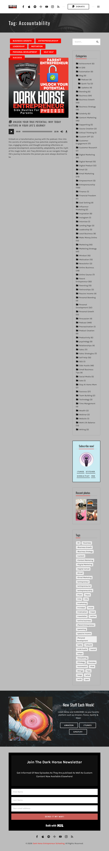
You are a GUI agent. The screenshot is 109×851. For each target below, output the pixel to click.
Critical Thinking (86, 132)
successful (82, 666)
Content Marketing (87, 117)
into (79, 599)
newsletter (82, 616)
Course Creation (86, 128)
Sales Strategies (86, 353)
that (92, 666)
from (80, 595)
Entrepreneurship (48, 41)
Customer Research (88, 147)
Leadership (19, 46)
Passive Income (86, 293)
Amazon (69, 725)
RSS (93, 476)
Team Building (85, 395)
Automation (84, 71)
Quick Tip (85, 83)
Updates (85, 87)
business (87, 543)
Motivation (37, 46)
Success (17, 57)
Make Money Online (88, 237)
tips (89, 671)
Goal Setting (84, 202)
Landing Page (85, 225)
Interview (83, 221)
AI (80, 67)
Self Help (49, 52)
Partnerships (85, 289)
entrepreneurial (84, 586)
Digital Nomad (85, 161)
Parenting (83, 285)
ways (80, 675)
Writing (82, 429)
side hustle (82, 649)
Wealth (82, 410)
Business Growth (22, 41)
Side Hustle (84, 365)
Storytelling (82, 658)
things (80, 671)
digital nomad (83, 569)
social (93, 649)
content (81, 556)
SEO (81, 361)
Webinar (83, 414)
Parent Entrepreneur (86, 625)
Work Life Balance (87, 422)
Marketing (83, 244)
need (93, 612)
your (87, 679)
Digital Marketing (87, 154)
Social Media (85, 376)
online (93, 616)
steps (80, 654)
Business (83, 95)
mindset (81, 608)
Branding (83, 91)
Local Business (86, 233)
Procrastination (86, 326)
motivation (82, 612)
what (88, 675)
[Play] (11, 131)
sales (80, 645)
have (88, 595)
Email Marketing (86, 173)
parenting (82, 629)
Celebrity (83, 113)
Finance (82, 191)
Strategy (81, 662)
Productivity (84, 337)
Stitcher (90, 472)
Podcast (85, 79)
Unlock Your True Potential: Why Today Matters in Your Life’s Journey (35, 123)
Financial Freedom (87, 195)
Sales (81, 349)
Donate (80, 6)
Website (83, 418)
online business (84, 621)
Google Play (83, 476)
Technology (84, 399)
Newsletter (84, 263)
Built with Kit (54, 825)
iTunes (80, 472)
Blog (81, 75)
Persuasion (84, 318)
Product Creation (86, 330)
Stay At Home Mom (88, 384)
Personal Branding (87, 297)
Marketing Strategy (88, 248)
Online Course (85, 274)
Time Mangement (87, 403)
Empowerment (86, 180)
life (86, 599)
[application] (38, 131)
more (91, 608)
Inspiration (84, 213)
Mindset (83, 255)
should (89, 645)
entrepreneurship (85, 590)
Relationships (85, 345)
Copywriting (84, 124)
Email (81, 169)
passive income (84, 634)
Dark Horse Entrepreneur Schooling (48, 843)
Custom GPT (84, 136)
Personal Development (25, 52)
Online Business (86, 267)
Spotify (78, 732)
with (80, 679)
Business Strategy (87, 106)
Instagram (84, 217)
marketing (82, 603)
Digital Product (86, 165)
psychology (84, 341)
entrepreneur (83, 582)
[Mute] (62, 131)
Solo (81, 380)
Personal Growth (86, 311)
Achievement (85, 63)
